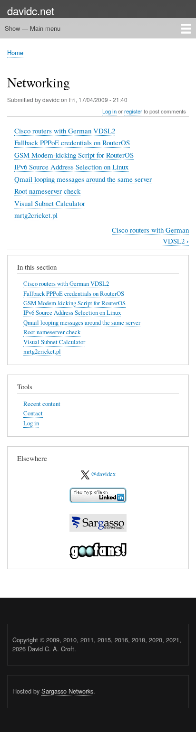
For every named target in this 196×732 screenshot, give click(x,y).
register (133, 111)
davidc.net (30, 10)
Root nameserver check (47, 191)
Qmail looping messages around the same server (83, 179)
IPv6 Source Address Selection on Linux (71, 166)
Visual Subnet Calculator (49, 203)
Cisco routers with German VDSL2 (64, 130)
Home (15, 52)
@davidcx (102, 474)
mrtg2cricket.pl (36, 215)
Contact (33, 413)
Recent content (41, 404)
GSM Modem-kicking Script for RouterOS (74, 155)
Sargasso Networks (67, 690)
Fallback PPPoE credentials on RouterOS (72, 142)
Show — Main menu (32, 28)
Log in (109, 111)
